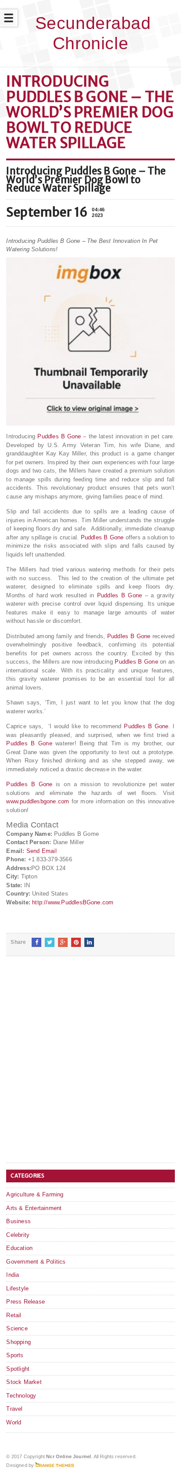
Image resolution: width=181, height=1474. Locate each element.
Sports (14, 1355)
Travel (14, 1408)
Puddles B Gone (59, 436)
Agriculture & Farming (34, 1194)
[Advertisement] (90, 1066)
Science (16, 1328)
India (12, 1275)
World (13, 1422)
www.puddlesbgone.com (37, 801)
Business (18, 1221)
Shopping (18, 1342)
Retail (13, 1315)
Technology (21, 1395)
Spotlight (17, 1369)
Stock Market (23, 1382)
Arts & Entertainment (34, 1208)
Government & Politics (35, 1261)
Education (19, 1248)
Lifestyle (17, 1288)
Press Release (25, 1301)
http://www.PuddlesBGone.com (72, 902)
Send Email (41, 851)
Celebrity (17, 1235)
